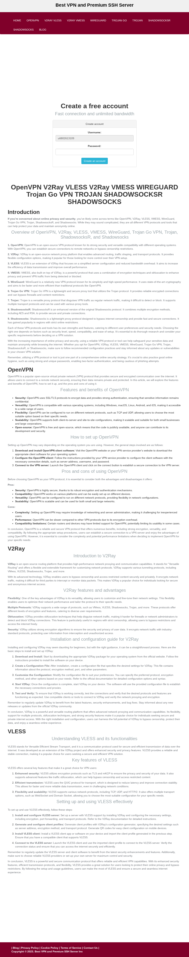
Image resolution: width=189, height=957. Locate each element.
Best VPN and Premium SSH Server (95, 5)
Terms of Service (71, 947)
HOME (17, 20)
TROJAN (137, 20)
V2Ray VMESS (76, 20)
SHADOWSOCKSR (159, 20)
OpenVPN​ (33, 20)
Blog (42, 29)
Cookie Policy (49, 947)
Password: (94, 146)
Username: (94, 132)
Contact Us (91, 947)
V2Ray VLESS (52, 20)
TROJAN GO (119, 20)
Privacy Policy (30, 947)
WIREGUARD (98, 20)
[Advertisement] (94, 63)
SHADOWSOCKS (23, 29)
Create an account (94, 160)
